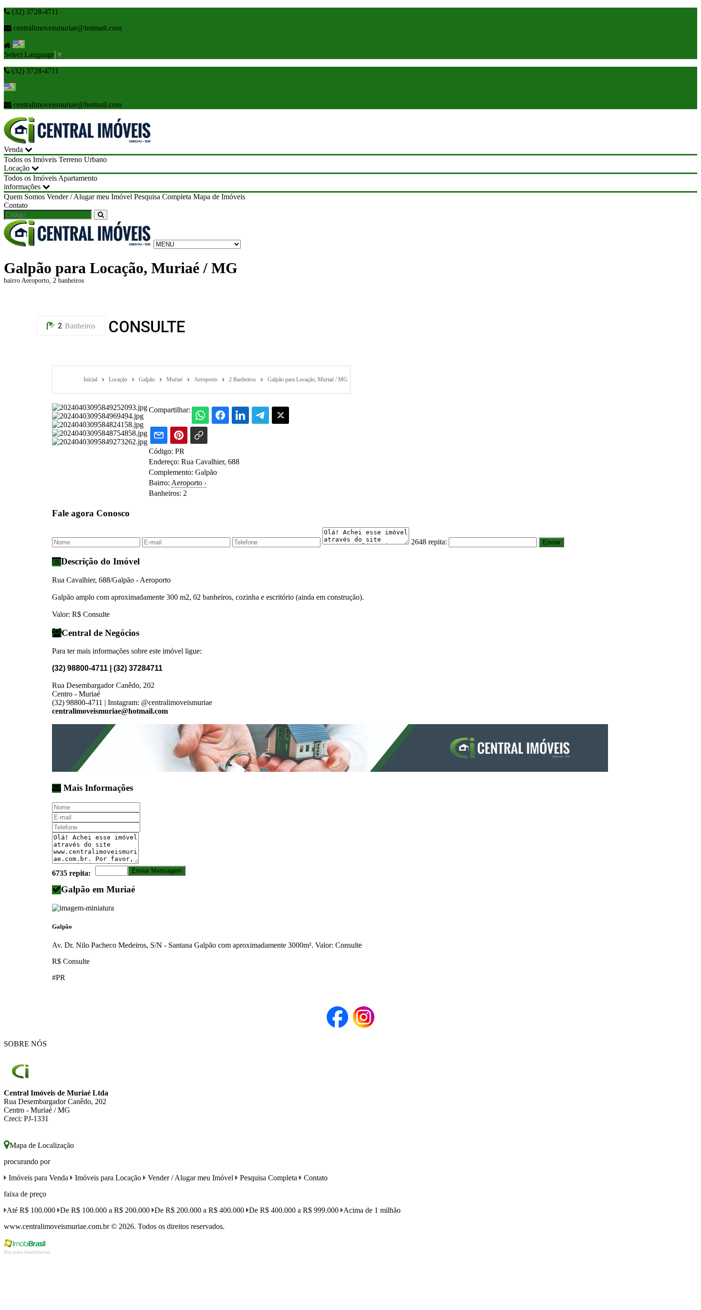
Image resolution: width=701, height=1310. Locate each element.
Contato (16, 205)
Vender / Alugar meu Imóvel (89, 197)
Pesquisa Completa (162, 197)
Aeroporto (188, 483)
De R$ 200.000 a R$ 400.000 (199, 1210)
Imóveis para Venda (37, 1178)
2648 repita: (429, 542)
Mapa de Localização (42, 1145)
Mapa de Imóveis (219, 197)
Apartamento (77, 178)
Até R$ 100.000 (31, 1210)
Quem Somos (24, 197)
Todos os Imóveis (30, 159)
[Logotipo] (78, 244)
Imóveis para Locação (107, 1178)
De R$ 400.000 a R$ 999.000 (294, 1210)
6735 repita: (71, 873)
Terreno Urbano (83, 159)
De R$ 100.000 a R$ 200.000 (105, 1210)
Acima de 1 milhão (372, 1210)
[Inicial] (78, 141)
